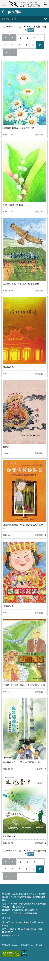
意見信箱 (6, 918)
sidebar (4, 4)
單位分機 (17, 913)
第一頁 (5, 37)
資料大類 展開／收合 (45, 19)
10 (40, 45)
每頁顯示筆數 (39, 26)
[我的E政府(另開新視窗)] (24, 954)
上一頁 (13, 37)
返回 (3, 12)
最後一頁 (13, 52)
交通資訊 (20, 907)
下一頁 (6, 52)
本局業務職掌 (31, 913)
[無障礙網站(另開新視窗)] (11, 954)
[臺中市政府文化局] (24, 4)
